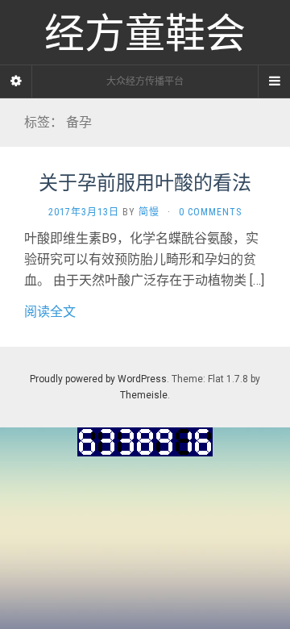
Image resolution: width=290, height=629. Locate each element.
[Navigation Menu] (274, 81)
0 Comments (210, 212)
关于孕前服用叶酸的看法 (145, 182)
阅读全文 (50, 311)
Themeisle (144, 395)
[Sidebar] (16, 81)
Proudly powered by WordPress (98, 379)
